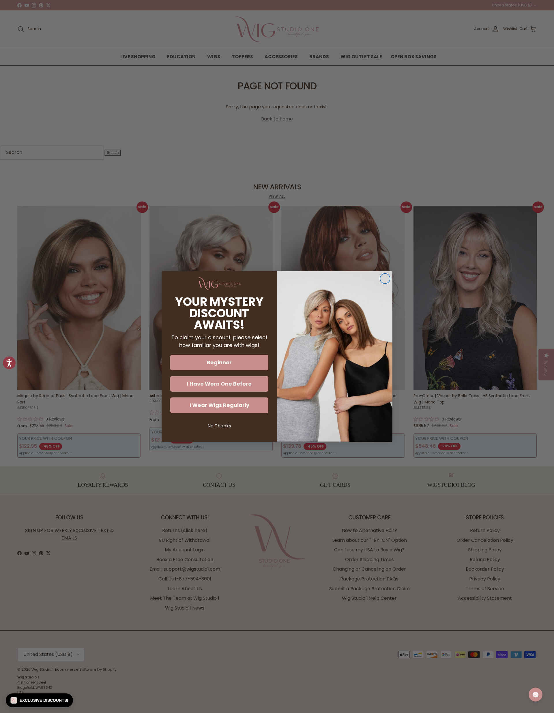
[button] (39, 700)
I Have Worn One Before (219, 383)
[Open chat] (535, 694)
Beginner (219, 362)
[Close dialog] (385, 278)
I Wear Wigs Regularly (219, 405)
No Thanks (219, 425)
